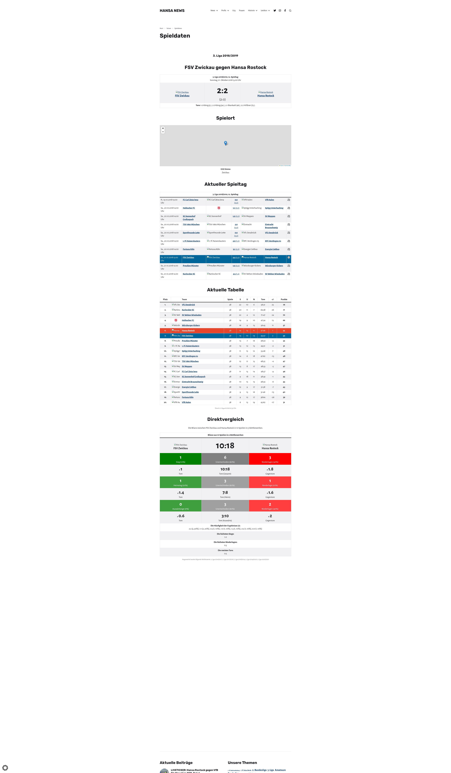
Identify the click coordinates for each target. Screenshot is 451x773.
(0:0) (236, 208)
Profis (223, 11)
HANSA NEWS (172, 10)
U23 (233, 11)
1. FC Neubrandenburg (234, 770)
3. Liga (271, 770)
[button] (290, 10)
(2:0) (236, 249)
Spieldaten (178, 28)
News (213, 11)
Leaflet (281, 165)
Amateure (280, 770)
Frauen (242, 11)
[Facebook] (285, 10)
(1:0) (236, 241)
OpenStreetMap (288, 165)
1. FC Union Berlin (246, 770)
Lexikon (264, 11)
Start (161, 28)
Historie (251, 11)
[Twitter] (274, 10)
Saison (169, 28)
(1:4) (236, 274)
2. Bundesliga (259, 770)
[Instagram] (279, 10)
